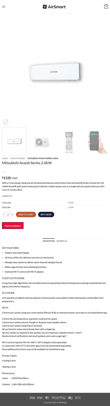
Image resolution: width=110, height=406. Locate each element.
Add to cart (26, 214)
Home (5, 158)
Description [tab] (49, 241)
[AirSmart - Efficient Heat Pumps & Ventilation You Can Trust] (55, 6)
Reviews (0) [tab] (62, 241)
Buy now (46, 214)
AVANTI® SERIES (17, 158)
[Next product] (4, 172)
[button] (3, 6)
